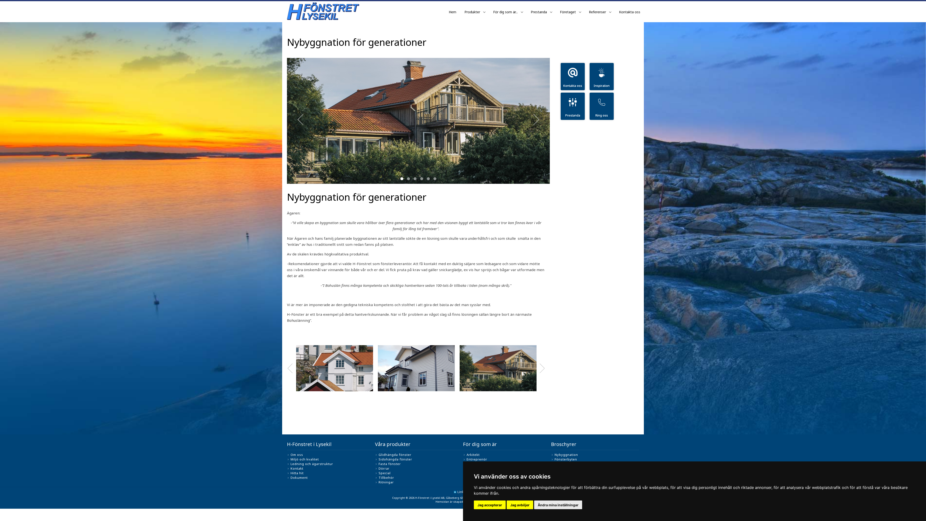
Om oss (297, 454)
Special (385, 473)
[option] (334, 368)
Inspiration (602, 85)
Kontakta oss (629, 12)
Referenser (597, 12)
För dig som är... (505, 12)
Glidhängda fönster (395, 454)
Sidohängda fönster (395, 459)
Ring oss (601, 115)
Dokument (299, 477)
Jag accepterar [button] (489, 505)
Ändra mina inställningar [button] (558, 505)
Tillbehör (386, 477)
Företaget (568, 12)
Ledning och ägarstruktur (312, 464)
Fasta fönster (390, 464)
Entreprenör (477, 459)
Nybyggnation (566, 454)
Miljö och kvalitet (305, 459)
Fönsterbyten (566, 459)
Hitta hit (297, 473)
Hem (452, 12)
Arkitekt (473, 454)
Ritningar (386, 482)
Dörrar (384, 468)
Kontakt (297, 468)
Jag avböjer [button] (520, 505)
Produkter (472, 12)
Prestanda (539, 12)
